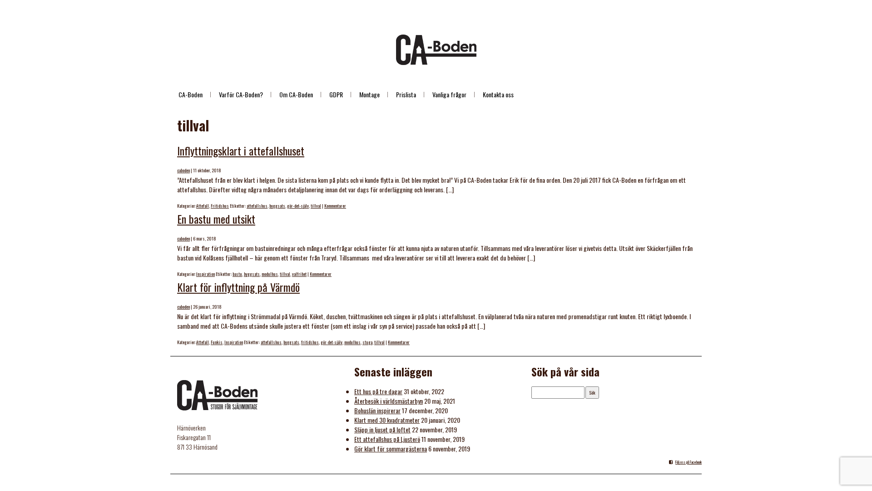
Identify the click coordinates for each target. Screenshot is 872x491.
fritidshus (310, 342)
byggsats (277, 205)
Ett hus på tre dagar (378, 391)
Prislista (406, 94)
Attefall (202, 205)
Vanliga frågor (449, 94)
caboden (183, 170)
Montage (369, 94)
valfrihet (299, 274)
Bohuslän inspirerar (377, 410)
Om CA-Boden (296, 94)
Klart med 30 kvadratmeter (387, 420)
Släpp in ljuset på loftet (382, 429)
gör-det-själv (298, 205)
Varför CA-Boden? (241, 94)
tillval (316, 205)
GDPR (336, 94)
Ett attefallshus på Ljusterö (387, 439)
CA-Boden (190, 94)
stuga (367, 342)
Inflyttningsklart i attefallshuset (240, 150)
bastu (237, 274)
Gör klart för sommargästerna (390, 448)
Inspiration (205, 274)
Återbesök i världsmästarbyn (388, 401)
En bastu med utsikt (216, 218)
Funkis (217, 342)
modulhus (270, 274)
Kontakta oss (498, 94)
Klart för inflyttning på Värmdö (238, 287)
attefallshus (257, 205)
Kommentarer (335, 205)
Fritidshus (220, 205)
